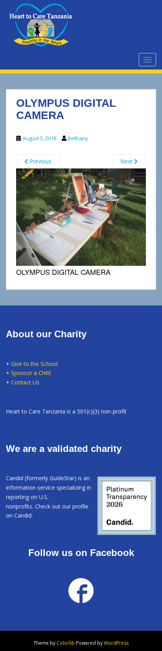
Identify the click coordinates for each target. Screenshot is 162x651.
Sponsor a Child (31, 373)
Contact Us (25, 382)
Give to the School (34, 364)
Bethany (78, 138)
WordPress (116, 643)
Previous (40, 161)
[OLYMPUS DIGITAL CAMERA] (81, 216)
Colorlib (66, 643)
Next (127, 161)
